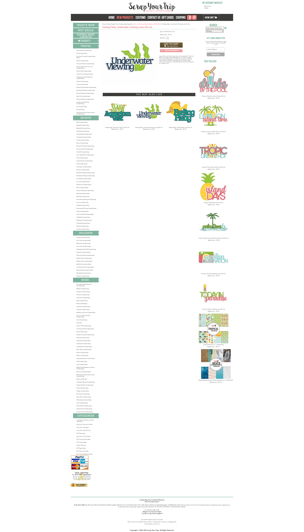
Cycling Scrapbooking (82, 140)
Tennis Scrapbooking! (82, 211)
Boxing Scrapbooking (82, 226)
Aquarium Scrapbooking (83, 297)
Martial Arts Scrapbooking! (83, 184)
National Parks (80, 109)
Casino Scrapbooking (82, 81)
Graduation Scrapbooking (83, 343)
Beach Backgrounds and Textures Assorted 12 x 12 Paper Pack (216, 380)
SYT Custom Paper (81, 442)
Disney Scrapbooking (82, 60)
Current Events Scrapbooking (84, 411)
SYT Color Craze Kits (82, 451)
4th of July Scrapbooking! (83, 246)
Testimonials (156, 521)
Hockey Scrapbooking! (82, 169)
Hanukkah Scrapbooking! (83, 273)
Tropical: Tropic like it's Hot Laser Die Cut (213, 167)
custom (191, 505)
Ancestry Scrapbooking (82, 294)
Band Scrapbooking (81, 122)
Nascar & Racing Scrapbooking (85, 93)
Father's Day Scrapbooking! (84, 258)
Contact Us (164, 521)
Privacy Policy (148, 521)
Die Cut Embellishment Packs (84, 454)
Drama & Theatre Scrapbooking (85, 146)
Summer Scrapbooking (82, 276)
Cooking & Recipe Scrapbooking (85, 382)
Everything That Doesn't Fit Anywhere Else (84, 285)
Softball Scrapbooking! (82, 205)
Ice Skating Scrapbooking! (83, 178)
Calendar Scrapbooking (82, 309)
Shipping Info (172, 521)
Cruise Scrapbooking (82, 84)
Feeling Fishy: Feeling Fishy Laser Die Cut (180, 127)
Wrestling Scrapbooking (83, 223)
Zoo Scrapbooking (81, 106)
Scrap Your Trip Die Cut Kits (84, 424)
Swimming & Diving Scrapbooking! (86, 208)
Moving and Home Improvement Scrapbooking (85, 113)
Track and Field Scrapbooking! (85, 214)
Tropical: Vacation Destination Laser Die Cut (213, 273)
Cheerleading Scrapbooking (84, 134)
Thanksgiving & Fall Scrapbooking (86, 249)
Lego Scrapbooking (81, 364)
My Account (207, 6)
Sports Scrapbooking (223, 505)
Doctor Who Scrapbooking (83, 325)
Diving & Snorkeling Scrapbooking (86, 87)
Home (104, 24)
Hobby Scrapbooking (82, 355)
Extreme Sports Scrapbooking (84, 149)
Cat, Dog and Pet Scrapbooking (85, 328)
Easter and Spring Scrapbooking (85, 255)
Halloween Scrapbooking (83, 243)
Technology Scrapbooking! (84, 400)
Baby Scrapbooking (81, 300)
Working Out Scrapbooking (84, 220)
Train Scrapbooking (82, 403)
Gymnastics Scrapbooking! (83, 166)
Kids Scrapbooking (81, 361)
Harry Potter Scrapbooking (83, 349)
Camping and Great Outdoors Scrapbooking (84, 77)
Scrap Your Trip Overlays (83, 436)
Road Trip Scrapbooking (83, 96)
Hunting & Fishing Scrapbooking (85, 90)
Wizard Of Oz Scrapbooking (84, 408)
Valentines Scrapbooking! (83, 252)
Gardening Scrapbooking (83, 340)
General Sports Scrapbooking (84, 161)
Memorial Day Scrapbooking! (84, 270)
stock (185, 505)
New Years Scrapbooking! (83, 240)
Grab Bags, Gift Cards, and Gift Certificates (85, 420)
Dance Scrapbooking (82, 143)
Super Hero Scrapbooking (83, 397)
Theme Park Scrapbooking (83, 71)
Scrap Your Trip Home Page (136, 6)
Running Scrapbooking (82, 196)
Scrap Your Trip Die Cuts (83, 430)
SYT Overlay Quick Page (83, 439)
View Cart (157, 524)
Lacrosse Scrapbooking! (83, 181)
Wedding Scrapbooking (142, 506)
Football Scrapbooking (82, 152)
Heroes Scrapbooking (82, 352)
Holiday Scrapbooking (130, 506)
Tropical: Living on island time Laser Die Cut (213, 131)
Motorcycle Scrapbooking (83, 371)
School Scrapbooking (82, 388)
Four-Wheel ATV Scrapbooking (85, 155)
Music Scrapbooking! (82, 187)
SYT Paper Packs (81, 448)
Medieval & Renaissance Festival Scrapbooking (85, 368)
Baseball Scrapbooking (82, 125)
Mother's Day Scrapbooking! (84, 261)
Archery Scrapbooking (82, 229)
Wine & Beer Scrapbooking (84, 405)
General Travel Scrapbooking (84, 74)
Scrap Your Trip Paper (82, 427)
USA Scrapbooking (81, 53)
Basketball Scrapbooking (83, 128)
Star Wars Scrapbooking (83, 394)
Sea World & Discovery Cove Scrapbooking (84, 67)
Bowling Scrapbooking (82, 131)
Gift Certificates (148, 524)
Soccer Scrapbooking (82, 202)
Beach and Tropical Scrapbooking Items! (85, 57)
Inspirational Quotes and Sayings (85, 358)
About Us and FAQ (137, 521)
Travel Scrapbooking (201, 505)
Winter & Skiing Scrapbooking (85, 99)
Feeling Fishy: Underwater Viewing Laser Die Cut (149, 127)
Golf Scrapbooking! (82, 163)
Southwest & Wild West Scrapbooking (82, 102)
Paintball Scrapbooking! (83, 193)
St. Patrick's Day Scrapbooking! (85, 267)
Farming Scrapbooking (82, 337)
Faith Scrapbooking (81, 331)
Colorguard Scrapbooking (83, 137)
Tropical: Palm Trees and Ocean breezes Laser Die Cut (213, 238)
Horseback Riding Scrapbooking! (85, 172)
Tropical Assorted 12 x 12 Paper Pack (213, 344)
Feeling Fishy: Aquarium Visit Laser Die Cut (117, 127)
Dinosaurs (79, 322)
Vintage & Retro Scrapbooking (84, 385)
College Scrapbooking (82, 391)
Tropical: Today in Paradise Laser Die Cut (213, 309)
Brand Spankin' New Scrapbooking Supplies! (119, 24)
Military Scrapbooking (82, 288)
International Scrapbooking (84, 50)
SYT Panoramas (80, 433)
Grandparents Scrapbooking (84, 346)
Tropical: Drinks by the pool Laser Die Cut (213, 96)
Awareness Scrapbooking (83, 306)
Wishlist (206, 8)
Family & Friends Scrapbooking (85, 334)
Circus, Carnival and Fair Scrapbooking (83, 316)
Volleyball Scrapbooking (83, 217)
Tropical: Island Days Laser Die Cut (213, 202)
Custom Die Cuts (81, 445)
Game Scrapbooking (82, 158)
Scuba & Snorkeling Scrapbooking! (86, 199)
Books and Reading (81, 303)
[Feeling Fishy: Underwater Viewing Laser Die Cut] (130, 85)
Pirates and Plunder (81, 379)
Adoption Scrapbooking (83, 291)
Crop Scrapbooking (81, 320)
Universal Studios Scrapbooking (85, 63)
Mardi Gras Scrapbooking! (83, 264)
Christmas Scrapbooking (83, 237)
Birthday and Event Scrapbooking (85, 312)
